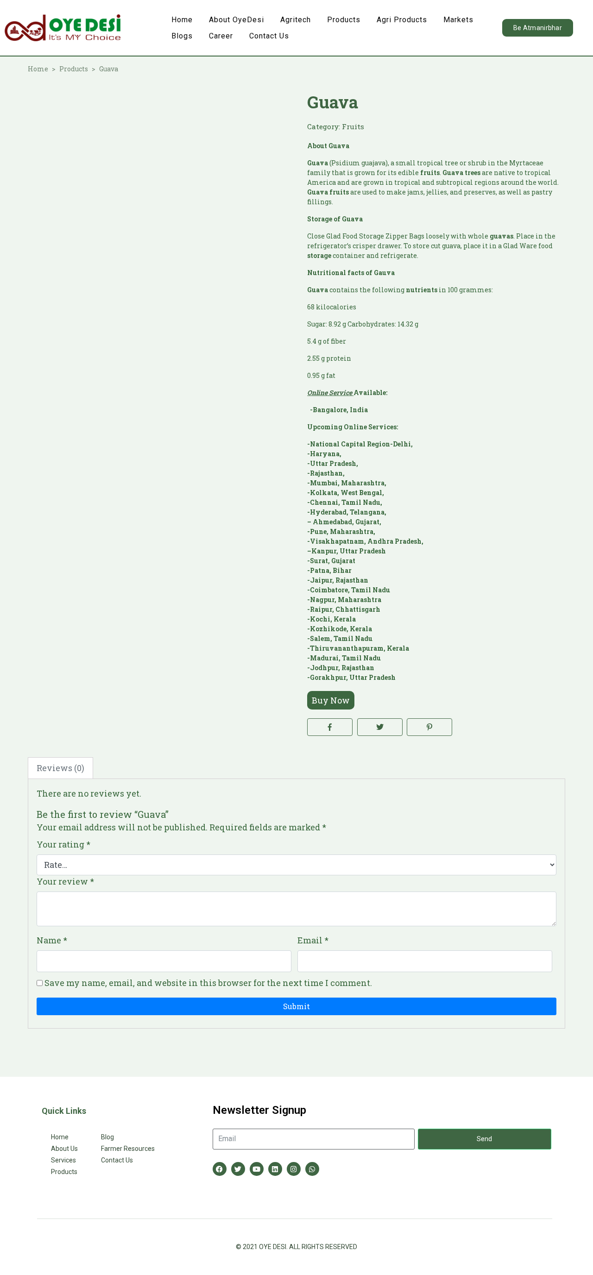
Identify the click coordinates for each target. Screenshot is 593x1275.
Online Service (329, 392)
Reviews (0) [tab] (60, 767)
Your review (65, 881)
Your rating (63, 844)
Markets (458, 19)
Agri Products (402, 19)
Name (52, 940)
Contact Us (269, 35)
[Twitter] (238, 1169)
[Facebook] (220, 1169)
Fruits (353, 126)
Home (182, 19)
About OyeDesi (236, 19)
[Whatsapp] (312, 1169)
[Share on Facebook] (330, 727)
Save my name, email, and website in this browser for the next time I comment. (208, 982)
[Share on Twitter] (380, 727)
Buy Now (331, 700)
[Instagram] (294, 1169)
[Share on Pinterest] (429, 727)
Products (343, 19)
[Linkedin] (275, 1169)
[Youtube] (257, 1169)
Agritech (295, 19)
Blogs (182, 35)
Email (312, 940)
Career (221, 35)
